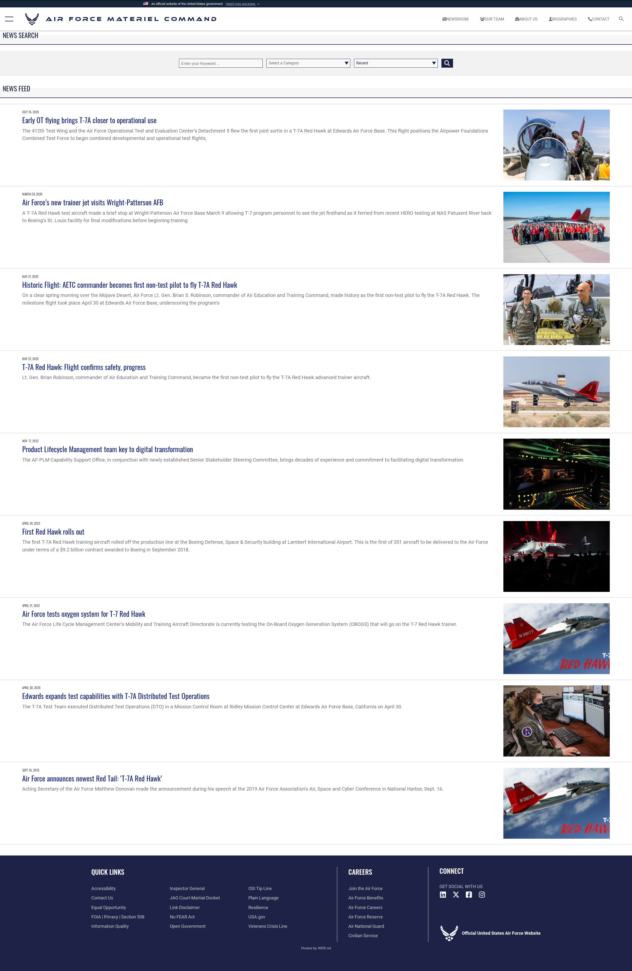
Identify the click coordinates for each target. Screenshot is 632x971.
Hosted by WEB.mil (316, 948)
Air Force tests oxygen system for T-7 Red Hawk (83, 613)
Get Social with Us (461, 886)
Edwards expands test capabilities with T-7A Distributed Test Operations (116, 695)
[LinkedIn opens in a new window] (443, 894)
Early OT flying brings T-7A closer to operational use (89, 120)
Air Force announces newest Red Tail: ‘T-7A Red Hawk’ (92, 778)
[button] (243, 3)
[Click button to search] (447, 63)
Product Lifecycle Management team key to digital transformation (107, 449)
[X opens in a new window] (456, 894)
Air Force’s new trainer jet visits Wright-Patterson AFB (92, 202)
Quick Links (107, 872)
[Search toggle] (621, 19)
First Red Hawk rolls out (53, 531)
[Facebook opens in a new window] (469, 894)
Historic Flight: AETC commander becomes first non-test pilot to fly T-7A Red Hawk (129, 284)
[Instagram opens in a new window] (482, 894)
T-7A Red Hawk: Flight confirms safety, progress (84, 366)
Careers (360, 872)
